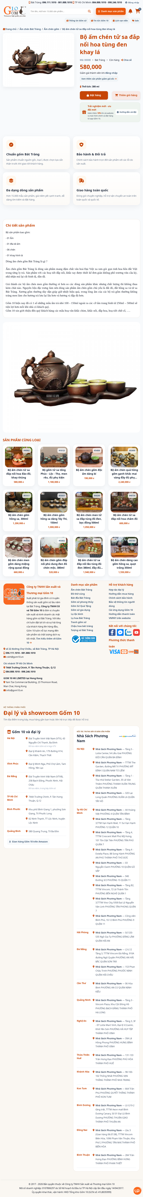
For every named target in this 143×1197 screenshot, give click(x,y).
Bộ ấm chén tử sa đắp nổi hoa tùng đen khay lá (88, 29)
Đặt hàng (95, 95)
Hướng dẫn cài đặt (128, 112)
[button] (89, 11)
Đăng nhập (133, 2)
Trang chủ (10, 29)
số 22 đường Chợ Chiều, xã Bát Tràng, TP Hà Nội (32, 648)
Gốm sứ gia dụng (80, 609)
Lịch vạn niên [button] (121, 20)
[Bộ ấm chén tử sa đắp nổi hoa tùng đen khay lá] (38, 60)
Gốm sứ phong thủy (82, 601)
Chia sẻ (127, 60)
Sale (136, 20)
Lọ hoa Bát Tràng (80, 618)
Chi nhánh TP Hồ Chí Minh (18, 663)
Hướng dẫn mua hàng (121, 593)
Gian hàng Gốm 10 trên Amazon (30, 841)
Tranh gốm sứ (78, 622)
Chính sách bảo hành (121, 597)
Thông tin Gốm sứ (77, 20)
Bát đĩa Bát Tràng (80, 597)
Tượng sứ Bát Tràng (82, 630)
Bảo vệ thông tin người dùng (122, 604)
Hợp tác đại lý (116, 589)
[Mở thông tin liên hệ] (137, 1191)
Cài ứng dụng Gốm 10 (121, 609)
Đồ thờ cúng (78, 593)
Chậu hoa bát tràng (82, 626)
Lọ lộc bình (77, 614)
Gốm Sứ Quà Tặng (81, 606)
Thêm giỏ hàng (128, 95)
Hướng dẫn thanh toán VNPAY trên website (122, 616)
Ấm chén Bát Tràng (30, 29)
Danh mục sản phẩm (112, 11)
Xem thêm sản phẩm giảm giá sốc (98, 78)
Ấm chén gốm (51, 29)
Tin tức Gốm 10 (100, 20)
